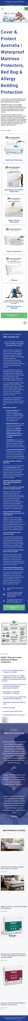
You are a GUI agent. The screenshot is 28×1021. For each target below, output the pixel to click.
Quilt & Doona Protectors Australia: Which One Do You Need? (12, 868)
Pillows (14, 280)
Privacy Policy (17, 1019)
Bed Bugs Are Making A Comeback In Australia (11, 692)
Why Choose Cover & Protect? (14, 715)
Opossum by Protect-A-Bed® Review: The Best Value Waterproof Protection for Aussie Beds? (13, 955)
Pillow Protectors (14, 251)
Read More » (4, 871)
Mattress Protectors (14, 160)
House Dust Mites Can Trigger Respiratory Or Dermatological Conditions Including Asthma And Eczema (14, 678)
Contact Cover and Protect (12, 711)
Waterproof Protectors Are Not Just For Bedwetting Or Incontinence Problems (14, 686)
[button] (2, 9)
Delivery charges (9, 708)
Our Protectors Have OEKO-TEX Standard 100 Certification (14, 698)
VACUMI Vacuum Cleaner (14, 307)
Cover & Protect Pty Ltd (13, 1017)
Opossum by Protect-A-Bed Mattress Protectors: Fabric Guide (13, 1004)
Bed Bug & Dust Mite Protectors (14, 191)
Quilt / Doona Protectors (14, 221)
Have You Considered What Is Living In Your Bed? (13, 671)
